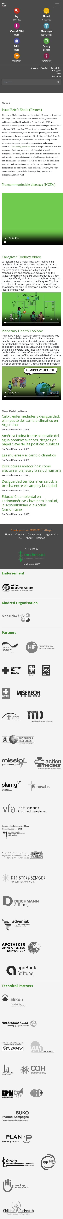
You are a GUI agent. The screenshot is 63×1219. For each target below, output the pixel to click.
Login (35, 68)
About (29, 538)
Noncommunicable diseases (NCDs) (28, 184)
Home (8, 534)
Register (44, 68)
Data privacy (34, 534)
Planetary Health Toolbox (22, 330)
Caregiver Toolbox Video (21, 256)
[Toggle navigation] (57, 5)
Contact (19, 534)
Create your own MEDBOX (25, 530)
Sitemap (40, 538)
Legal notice (51, 534)
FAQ (20, 538)
